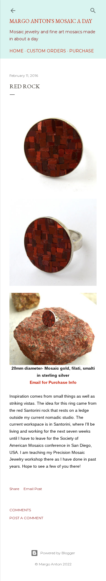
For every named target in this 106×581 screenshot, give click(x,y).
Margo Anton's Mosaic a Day (50, 21)
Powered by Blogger (57, 553)
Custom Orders (46, 51)
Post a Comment (26, 518)
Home (16, 51)
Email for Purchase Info (53, 382)
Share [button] (14, 489)
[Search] (93, 9)
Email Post (33, 489)
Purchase (81, 51)
